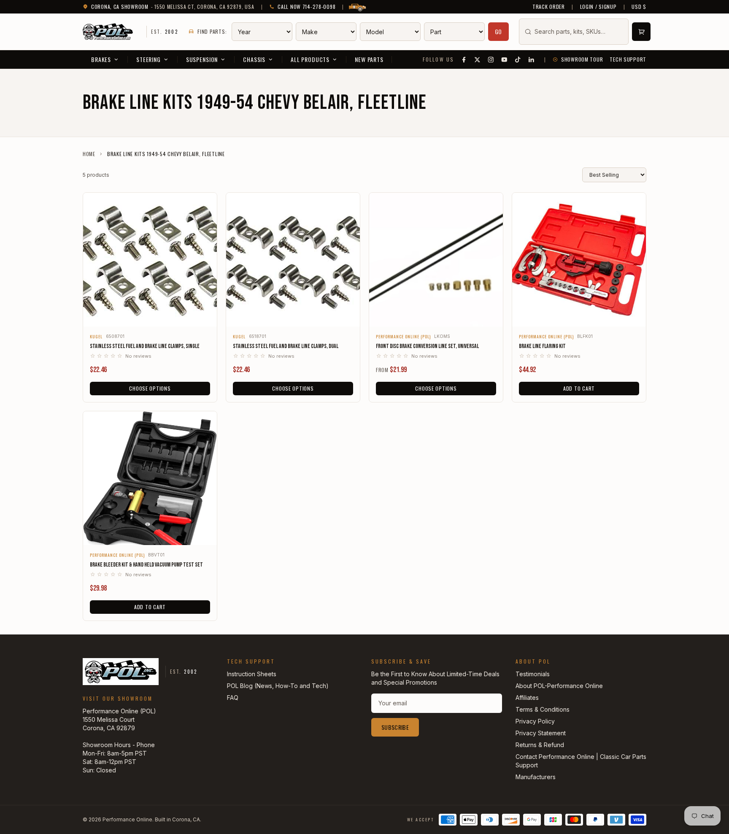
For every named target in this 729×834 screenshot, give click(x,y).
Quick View (150, 314)
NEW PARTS (369, 59)
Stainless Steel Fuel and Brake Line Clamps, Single (145, 346)
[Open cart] (641, 31)
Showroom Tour (582, 59)
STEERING (148, 59)
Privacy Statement (541, 733)
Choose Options (149, 388)
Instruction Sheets (251, 673)
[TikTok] (518, 59)
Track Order (548, 6)
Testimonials (533, 673)
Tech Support (628, 59)
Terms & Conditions (543, 709)
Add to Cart (579, 388)
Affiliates (527, 697)
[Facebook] (464, 59)
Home (89, 154)
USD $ (639, 6)
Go (498, 31)
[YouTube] (504, 59)
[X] (477, 59)
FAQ (232, 697)
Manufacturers (536, 776)
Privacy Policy (535, 721)
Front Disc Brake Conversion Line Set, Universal (427, 346)
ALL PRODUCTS (310, 59)
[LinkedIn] (531, 59)
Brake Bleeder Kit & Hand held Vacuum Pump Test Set (146, 564)
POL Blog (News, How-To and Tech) (278, 685)
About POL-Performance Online (559, 685)
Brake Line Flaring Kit (542, 346)
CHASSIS (254, 59)
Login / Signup (598, 6)
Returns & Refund (540, 744)
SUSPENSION (202, 59)
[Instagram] (491, 59)
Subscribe (395, 727)
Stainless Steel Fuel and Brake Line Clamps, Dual (285, 346)
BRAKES (101, 59)
